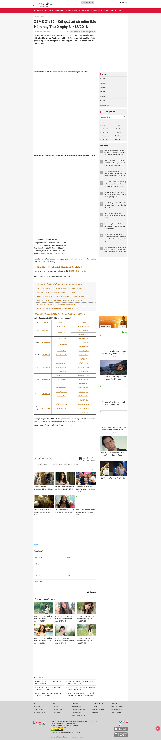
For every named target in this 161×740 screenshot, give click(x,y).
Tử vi (46, 10)
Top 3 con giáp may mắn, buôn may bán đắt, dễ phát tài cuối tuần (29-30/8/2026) (114, 226)
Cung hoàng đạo (59, 10)
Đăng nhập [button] (125, 2)
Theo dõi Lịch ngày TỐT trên (78, 31)
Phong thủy (69, 10)
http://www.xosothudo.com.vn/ (52, 253)
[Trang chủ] (34, 10)
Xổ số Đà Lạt (84, 412)
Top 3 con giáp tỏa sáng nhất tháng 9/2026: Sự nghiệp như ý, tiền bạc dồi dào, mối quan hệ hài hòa (115, 173)
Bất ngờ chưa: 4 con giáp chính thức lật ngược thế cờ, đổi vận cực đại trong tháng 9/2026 (115, 194)
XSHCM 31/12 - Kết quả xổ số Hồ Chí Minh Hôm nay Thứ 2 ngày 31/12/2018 (60, 296)
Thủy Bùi (85, 458)
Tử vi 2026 (55, 706)
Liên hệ (82, 737)
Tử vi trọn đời (56, 712)
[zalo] (43, 459)
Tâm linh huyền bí (116, 712)
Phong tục (113, 10)
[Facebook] (120, 722)
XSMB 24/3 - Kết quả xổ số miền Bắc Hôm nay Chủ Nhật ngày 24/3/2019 (64, 640)
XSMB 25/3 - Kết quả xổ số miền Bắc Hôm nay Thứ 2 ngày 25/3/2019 (43, 640)
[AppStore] (121, 736)
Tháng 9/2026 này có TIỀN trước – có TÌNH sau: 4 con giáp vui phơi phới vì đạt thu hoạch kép (115, 163)
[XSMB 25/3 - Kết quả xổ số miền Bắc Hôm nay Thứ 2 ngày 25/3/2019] (43, 630)
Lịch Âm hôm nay (38, 709)
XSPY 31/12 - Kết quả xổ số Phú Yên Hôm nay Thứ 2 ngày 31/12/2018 (59, 314)
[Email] (46, 459)
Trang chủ (36, 16)
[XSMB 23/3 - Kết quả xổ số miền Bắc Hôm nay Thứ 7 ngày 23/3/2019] (86, 630)
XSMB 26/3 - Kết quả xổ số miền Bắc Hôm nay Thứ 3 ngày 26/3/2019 (85, 618)
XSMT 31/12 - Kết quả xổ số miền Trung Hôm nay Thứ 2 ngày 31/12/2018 (59, 288)
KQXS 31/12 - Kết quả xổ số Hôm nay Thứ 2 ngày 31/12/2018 (56, 292)
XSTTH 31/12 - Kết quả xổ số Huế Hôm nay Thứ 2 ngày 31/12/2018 (57, 309)
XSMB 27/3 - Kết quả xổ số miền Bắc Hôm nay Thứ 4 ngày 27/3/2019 (64, 618)
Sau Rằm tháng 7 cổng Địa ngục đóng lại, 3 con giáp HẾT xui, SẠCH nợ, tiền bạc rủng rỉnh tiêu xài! (115, 152)
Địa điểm (118, 136)
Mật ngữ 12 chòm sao (98, 709)
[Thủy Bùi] (80, 458)
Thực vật (104, 122)
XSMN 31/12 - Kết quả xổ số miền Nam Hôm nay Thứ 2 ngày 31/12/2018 (59, 284)
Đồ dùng (117, 125)
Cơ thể (104, 125)
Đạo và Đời (88, 10)
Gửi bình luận (91, 592)
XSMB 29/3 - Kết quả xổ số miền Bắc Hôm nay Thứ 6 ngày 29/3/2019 (43, 618)
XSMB (42, 16)
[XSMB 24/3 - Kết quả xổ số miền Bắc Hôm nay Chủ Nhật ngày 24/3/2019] (65, 630)
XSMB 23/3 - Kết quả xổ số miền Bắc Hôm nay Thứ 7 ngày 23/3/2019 (85, 640)
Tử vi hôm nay (96, 706)
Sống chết (105, 139)
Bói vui (51, 10)
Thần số (106, 10)
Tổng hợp (118, 139)
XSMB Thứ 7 (103, 101)
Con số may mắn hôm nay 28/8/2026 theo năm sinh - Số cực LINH (115, 216)
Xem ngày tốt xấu (38, 706)
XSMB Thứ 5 (103, 92)
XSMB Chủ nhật (104, 105)
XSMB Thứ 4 (103, 87)
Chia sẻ (122, 326)
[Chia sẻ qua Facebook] (35, 459)
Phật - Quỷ (105, 132)
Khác (119, 10)
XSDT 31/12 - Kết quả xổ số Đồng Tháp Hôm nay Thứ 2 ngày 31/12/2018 (59, 300)
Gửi (95, 570)
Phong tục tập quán (117, 706)
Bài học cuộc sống (116, 709)
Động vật (118, 122)
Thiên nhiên (105, 129)
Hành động (118, 129)
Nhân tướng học (79, 10)
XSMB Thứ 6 (103, 96)
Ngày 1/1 (77, 464)
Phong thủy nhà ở (77, 712)
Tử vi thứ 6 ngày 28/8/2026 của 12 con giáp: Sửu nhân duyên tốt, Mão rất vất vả (115, 205)
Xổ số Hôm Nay (61, 464)
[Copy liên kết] (50, 459)
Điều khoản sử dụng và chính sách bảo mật (67, 737)
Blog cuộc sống (97, 10)
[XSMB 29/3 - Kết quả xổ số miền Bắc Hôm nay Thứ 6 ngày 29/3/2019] (43, 608)
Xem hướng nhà (76, 706)
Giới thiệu (52, 737)
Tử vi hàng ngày (57, 709)
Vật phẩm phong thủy (78, 709)
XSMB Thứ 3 (103, 83)
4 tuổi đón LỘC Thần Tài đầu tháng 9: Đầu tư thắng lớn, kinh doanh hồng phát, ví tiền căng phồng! (115, 184)
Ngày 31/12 (46, 464)
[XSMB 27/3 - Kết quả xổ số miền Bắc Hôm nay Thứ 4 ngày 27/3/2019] (65, 608)
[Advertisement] (61, 57)
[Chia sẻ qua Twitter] (39, 459)
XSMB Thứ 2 (103, 78)
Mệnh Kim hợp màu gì (78, 715)
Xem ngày (40, 10)
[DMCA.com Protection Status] (56, 730)
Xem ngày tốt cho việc (39, 712)
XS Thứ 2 (70, 464)
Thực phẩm (105, 136)
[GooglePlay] (121, 731)
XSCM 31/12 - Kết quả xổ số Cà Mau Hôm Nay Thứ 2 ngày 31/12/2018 (58, 304)
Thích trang (106, 326)
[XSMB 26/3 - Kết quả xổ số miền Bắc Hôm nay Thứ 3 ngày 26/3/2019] (86, 608)
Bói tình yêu (95, 712)
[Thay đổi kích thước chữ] (67, 31)
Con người (118, 132)
